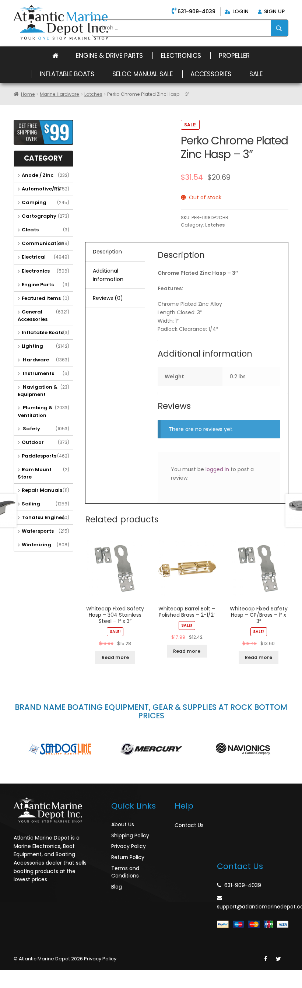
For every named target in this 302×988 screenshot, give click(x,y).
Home (28, 94)
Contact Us (189, 825)
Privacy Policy (128, 846)
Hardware (35, 359)
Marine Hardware (59, 94)
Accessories (210, 74)
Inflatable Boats (67, 74)
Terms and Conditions (125, 872)
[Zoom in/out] (55, 976)
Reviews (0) (108, 298)
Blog (116, 886)
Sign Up (274, 11)
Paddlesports (39, 455)
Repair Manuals (42, 490)
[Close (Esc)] (7, 976)
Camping (34, 202)
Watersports (38, 531)
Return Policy (127, 857)
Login (240, 11)
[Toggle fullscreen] (39, 976)
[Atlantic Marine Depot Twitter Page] (278, 959)
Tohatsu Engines (43, 517)
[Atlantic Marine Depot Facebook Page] (265, 959)
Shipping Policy (130, 835)
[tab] (115, 252)
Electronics (181, 55)
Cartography (39, 216)
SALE (256, 74)
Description (107, 251)
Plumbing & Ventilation (35, 411)
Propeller (234, 55)
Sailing (31, 503)
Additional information (108, 275)
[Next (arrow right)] (23, 985)
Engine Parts (38, 284)
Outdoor (33, 442)
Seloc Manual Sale (142, 74)
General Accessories (33, 315)
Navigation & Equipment (37, 390)
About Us (122, 824)
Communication (43, 243)
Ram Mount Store (35, 473)
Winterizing (36, 544)
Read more (115, 657)
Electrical (34, 256)
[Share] (23, 976)
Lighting (32, 346)
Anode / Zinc (37, 175)
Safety (31, 428)
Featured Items (41, 298)
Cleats (30, 229)
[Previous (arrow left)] (7, 985)
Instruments (38, 373)
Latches (93, 94)
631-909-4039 (196, 11)
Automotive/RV (41, 188)
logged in (217, 469)
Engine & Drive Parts (109, 55)
